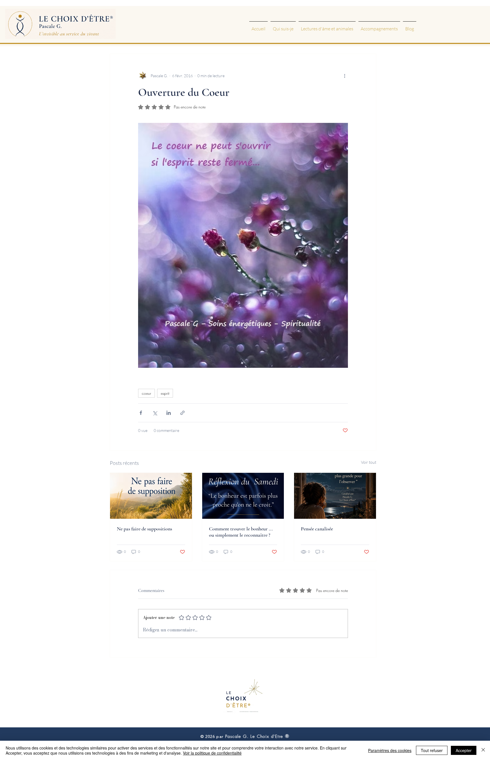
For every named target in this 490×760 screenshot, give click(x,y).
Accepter (464, 750)
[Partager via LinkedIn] (168, 412)
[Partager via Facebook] (140, 412)
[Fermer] (483, 750)
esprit (165, 393)
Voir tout (368, 462)
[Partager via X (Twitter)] (154, 412)
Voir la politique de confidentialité (212, 753)
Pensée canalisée (317, 529)
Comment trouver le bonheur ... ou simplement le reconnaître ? (241, 532)
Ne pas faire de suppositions (144, 529)
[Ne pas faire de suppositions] (151, 496)
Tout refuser (432, 750)
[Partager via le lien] (182, 412)
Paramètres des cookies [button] (389, 750)
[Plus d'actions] (344, 75)
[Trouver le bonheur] (243, 496)
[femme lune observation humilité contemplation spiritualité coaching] (335, 496)
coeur (146, 393)
